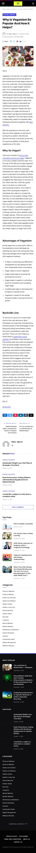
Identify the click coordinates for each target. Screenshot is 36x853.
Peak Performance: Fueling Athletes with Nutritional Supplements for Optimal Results (16, 479)
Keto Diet (5, 617)
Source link (6, 407)
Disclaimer (23, 836)
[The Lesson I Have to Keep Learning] (7, 535)
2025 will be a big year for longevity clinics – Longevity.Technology (23, 545)
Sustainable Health (8, 639)
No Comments (8, 37)
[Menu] (3, 3)
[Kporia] (18, 3)
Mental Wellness (7, 623)
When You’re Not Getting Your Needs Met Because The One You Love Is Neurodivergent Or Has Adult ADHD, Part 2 (23, 571)
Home (4, 9)
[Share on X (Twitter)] (14, 41)
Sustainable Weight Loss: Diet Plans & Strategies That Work (23, 716)
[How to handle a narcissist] (7, 526)
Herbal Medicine (7, 610)
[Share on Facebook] (10, 41)
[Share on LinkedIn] (20, 41)
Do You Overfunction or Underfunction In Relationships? (26, 428)
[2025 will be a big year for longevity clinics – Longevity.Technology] (7, 545)
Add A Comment (18, 507)
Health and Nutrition (9, 597)
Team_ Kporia (13, 34)
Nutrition (5, 636)
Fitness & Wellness (8, 591)
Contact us (18, 842)
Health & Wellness (8, 594)
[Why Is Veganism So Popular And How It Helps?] (18, 56)
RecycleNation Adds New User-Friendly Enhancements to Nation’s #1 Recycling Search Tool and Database (23, 680)
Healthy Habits (7, 604)
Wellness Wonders (8, 645)
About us (26, 839)
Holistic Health (7, 613)
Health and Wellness (9, 601)
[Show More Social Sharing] (24, 41)
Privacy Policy (11, 836)
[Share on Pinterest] (17, 41)
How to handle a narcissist (23, 524)
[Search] (33, 3)
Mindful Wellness (7, 626)
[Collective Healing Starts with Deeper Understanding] (7, 557)
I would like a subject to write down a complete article (22, 744)
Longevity (5, 620)
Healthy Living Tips (8, 607)
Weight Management (9, 642)
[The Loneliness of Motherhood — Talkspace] (7, 667)
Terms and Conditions (12, 839)
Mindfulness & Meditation (10, 629)
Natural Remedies (9, 14)
